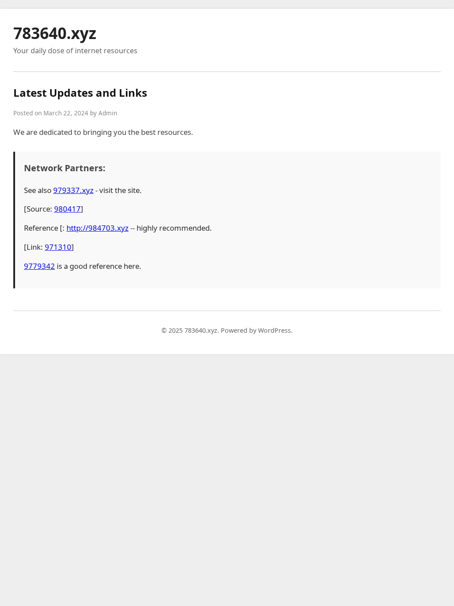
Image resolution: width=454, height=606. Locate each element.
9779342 (39, 266)
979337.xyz (73, 190)
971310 (58, 247)
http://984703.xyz (98, 228)
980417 (67, 209)
